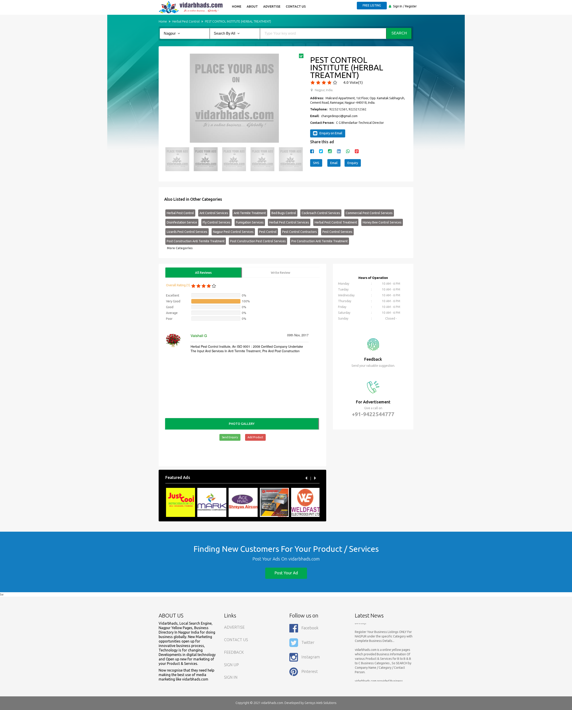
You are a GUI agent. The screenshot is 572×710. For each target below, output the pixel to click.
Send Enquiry (230, 437)
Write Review (280, 272)
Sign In (397, 6)
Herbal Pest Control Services (289, 222)
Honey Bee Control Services (382, 222)
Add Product (255, 437)
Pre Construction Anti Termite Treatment (319, 241)
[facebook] (312, 151)
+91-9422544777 (373, 414)
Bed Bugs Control (283, 213)
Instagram (310, 657)
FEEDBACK (234, 652)
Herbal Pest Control (180, 213)
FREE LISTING (372, 5)
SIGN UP (231, 664)
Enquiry (352, 163)
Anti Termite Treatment (250, 213)
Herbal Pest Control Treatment (336, 222)
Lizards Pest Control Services (187, 232)
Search (399, 33)
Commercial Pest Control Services (369, 213)
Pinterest (309, 671)
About (252, 6)
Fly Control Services (216, 222)
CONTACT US (236, 639)
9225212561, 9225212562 (347, 109)
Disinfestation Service (182, 222)
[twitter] (321, 151)
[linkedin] (339, 151)
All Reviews (203, 272)
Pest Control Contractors (299, 232)
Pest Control (268, 232)
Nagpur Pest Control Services (233, 232)
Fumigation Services (250, 222)
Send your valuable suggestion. (373, 365)
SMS (316, 163)
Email (334, 163)
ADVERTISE (234, 627)
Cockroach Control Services (321, 213)
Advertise (271, 6)
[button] (171, 98)
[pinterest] (357, 151)
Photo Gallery (241, 424)
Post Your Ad (286, 573)
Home (236, 6)
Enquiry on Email (331, 133)
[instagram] (330, 151)
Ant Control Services (214, 213)
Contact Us (296, 6)
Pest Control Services (337, 232)
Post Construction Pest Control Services (258, 241)
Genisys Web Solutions (320, 703)
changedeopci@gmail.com (339, 116)
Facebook (309, 628)
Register (411, 6)
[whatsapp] (348, 151)
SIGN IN (231, 677)
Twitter (307, 642)
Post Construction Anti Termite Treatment (196, 241)
